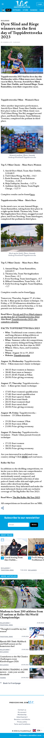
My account (22, 712)
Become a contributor (22, 719)
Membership (22, 715)
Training (3, 677)
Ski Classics (5, 20)
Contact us (22, 710)
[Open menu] (2, 4)
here (32, 195)
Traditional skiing (7, 570)
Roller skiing (4, 623)
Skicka (34, 525)
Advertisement (22, 717)
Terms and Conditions (22, 724)
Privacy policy (22, 722)
